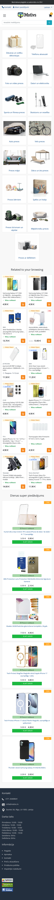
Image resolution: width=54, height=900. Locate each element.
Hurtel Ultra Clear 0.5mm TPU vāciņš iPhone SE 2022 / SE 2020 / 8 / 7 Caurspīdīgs (27, 533)
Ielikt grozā (28, 542)
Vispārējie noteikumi (12, 869)
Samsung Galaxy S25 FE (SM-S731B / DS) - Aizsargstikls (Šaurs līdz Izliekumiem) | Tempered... (13, 404)
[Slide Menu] (4, 15)
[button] (48, 7)
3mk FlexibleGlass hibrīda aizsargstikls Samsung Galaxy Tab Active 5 (13, 332)
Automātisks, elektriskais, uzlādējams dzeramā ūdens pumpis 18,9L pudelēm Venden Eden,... (39, 329)
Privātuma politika (11, 865)
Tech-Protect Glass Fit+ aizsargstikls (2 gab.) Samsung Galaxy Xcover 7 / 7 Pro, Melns (40, 477)
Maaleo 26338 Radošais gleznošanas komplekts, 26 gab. (27, 626)
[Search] (49, 22)
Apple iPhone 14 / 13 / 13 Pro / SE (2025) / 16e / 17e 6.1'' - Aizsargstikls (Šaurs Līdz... (14, 441)
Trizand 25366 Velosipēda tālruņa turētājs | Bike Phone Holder (13, 477)
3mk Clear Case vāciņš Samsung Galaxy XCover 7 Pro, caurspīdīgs (38, 368)
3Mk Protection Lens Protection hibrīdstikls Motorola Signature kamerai (27, 580)
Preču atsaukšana (11, 861)
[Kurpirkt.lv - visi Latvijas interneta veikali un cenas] (7, 885)
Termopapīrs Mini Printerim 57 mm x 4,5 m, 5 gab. (39, 438)
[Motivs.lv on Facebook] (7, 890)
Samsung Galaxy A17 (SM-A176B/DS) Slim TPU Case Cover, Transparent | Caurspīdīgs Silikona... (38, 295)
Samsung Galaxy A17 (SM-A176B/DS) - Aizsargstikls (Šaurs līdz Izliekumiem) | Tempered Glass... (12, 295)
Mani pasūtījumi (22, 7)
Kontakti (7, 7)
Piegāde (7, 851)
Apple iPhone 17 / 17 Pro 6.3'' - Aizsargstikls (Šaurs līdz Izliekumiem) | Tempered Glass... (40, 402)
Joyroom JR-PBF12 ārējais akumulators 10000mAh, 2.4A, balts (14, 368)
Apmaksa (8, 854)
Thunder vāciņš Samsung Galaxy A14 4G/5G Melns (27, 768)
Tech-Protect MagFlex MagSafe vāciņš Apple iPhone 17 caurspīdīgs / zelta (27, 674)
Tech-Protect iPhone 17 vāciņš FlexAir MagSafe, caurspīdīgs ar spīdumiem (27, 721)
